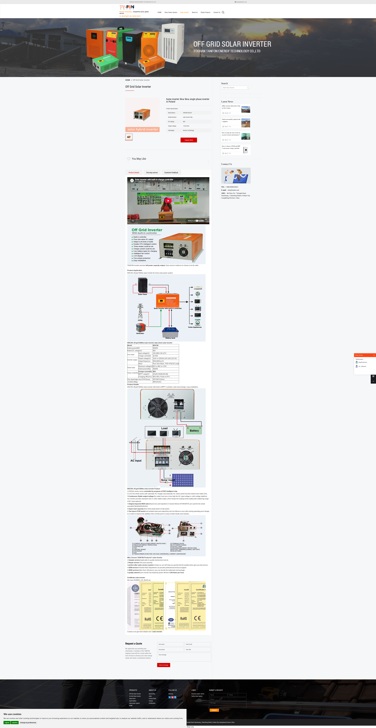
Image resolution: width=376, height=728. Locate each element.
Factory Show (152, 698)
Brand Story (152, 693)
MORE (130, 705)
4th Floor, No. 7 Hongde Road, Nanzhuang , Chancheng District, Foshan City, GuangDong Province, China (235, 195)
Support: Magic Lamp (188, 727)
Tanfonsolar (359, 359)
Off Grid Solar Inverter (135, 693)
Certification (152, 703)
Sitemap (170, 693)
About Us (195, 12)
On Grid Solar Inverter (135, 696)
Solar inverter (184, 12)
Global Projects (205, 12)
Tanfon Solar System (196, 696)
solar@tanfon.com (242, 2)
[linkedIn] (169, 697)
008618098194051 (229, 187)
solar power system (134, 703)
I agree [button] (7, 722)
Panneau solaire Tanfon (197, 693)
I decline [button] (14, 722)
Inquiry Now (189, 140)
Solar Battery (132, 701)
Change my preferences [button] (28, 722)
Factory (151, 701)
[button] (206, 161)
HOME (159, 12)
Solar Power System (171, 12)
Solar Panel (132, 698)
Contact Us (216, 12)
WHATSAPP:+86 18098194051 (131, 16)
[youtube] (172, 697)
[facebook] (175, 697)
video (150, 696)
